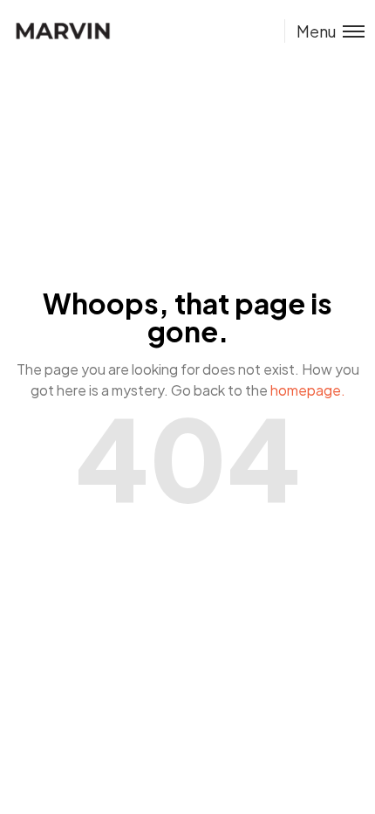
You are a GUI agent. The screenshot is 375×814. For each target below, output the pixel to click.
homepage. (307, 390)
